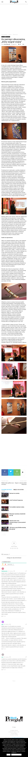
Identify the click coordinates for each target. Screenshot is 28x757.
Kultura (10, 34)
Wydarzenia (15, 34)
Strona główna (4, 34)
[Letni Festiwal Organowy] (5, 501)
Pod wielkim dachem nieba (16, 507)
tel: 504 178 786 (14, 735)
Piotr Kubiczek (7, 44)
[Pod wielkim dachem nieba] (5, 508)
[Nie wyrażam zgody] (26, 747)
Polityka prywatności (16, 754)
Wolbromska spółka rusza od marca (7, 483)
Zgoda (8, 754)
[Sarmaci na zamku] (5, 495)
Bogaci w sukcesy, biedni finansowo (21, 483)
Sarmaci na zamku (14, 493)
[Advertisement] (14, 18)
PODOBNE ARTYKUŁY (6, 489)
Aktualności (4, 496)
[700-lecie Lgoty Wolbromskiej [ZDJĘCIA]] (5, 529)
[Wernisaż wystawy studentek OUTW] (5, 515)
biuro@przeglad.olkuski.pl (17, 738)
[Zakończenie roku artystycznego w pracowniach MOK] (5, 522)
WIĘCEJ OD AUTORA (18, 489)
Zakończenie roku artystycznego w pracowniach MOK (17, 522)
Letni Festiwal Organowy (16, 500)
